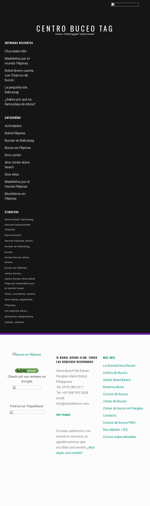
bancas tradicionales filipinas (18, 227)
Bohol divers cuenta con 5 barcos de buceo (19, 75)
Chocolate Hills (16, 51)
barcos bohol (13, 235)
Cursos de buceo (115, 394)
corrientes (19, 294)
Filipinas (10, 305)
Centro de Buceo (115, 373)
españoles (26, 299)
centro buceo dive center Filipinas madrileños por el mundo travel (20, 283)
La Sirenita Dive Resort (119, 366)
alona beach (12, 219)
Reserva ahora (113, 387)
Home (58, 34)
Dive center (13, 155)
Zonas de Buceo (115, 401)
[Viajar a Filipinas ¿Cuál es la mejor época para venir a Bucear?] (68, 61)
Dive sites (12, 174)
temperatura (25, 316)
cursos (31, 294)
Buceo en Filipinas (18, 148)
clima (8, 294)
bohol (29, 240)
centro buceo (13, 273)
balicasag (27, 219)
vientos (19, 322)
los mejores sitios (16, 310)
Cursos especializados (119, 437)
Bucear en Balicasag (19, 140)
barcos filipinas (14, 240)
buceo (8, 252)
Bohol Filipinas (15, 133)
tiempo (9, 322)
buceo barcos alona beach (17, 259)
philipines (11, 316)
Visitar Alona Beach (117, 380)
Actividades (13, 126)
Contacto (109, 415)
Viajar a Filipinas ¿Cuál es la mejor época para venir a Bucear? (65, 87)
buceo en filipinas (16, 267)
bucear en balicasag (17, 246)
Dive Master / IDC (115, 430)
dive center (11, 299)
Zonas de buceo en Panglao (123, 408)
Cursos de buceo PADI (119, 422)
